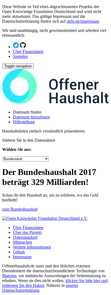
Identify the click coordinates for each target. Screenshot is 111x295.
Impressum (22, 256)
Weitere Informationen (32, 247)
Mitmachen (22, 242)
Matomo (9, 275)
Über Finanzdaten (28, 51)
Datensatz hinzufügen (31, 117)
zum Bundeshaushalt (19, 209)
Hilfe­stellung (24, 122)
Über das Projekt (27, 232)
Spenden (20, 56)
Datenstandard (25, 237)
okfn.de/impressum (83, 21)
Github (19, 252)
